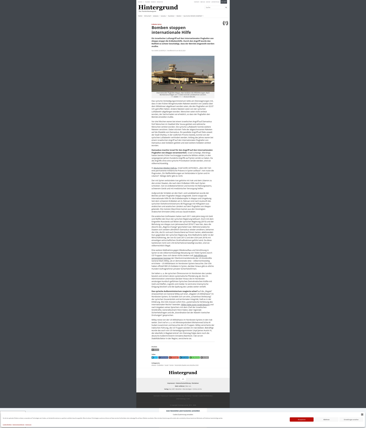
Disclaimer (195, 383)
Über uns (202, 2)
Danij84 (176, 96)
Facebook (153, 2)
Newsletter (160, 2)
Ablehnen (326, 419)
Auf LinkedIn (184, 357)
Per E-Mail (205, 357)
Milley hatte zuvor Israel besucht (195, 304)
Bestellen (179, 389)
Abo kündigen (187, 389)
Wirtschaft (147, 16)
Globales (156, 16)
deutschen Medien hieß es (165, 168)
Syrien (172, 365)
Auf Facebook (164, 357)
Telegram (147, 2)
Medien (179, 16)
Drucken (156, 350)
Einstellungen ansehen (351, 419)
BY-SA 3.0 (186, 96)
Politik (140, 16)
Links (188, 399)
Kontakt (208, 2)
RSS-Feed (140, 2)
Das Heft (224, 2)
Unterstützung (215, 2)
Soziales (163, 16)
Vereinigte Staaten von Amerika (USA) (187, 365)
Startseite (196, 2)
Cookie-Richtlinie (7, 424)
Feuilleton (171, 16)
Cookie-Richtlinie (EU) (205, 396)
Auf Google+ (174, 357)
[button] (362, 414)
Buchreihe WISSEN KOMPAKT (193, 16)
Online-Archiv (197, 389)
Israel (166, 365)
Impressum (28, 424)
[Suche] (226, 7)
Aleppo (154, 365)
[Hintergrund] (158, 7)
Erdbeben (160, 365)
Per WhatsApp (195, 357)
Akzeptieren (302, 419)
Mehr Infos (192, 96)
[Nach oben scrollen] (183, 379)
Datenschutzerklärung (18, 424)
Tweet (155, 357)
